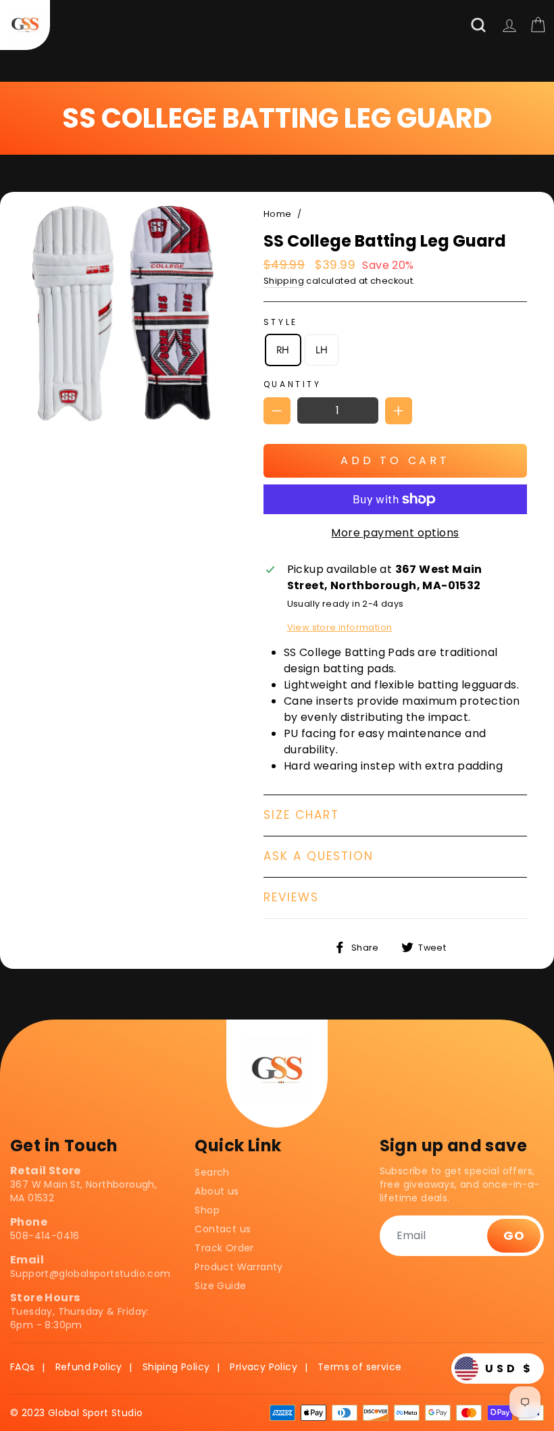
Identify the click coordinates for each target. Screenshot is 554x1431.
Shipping (283, 280)
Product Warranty (238, 1267)
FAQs (22, 1367)
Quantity (292, 384)
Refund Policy (88, 1367)
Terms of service (359, 1367)
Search (212, 1172)
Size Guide (220, 1285)
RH (283, 350)
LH (322, 350)
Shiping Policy (176, 1367)
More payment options (395, 533)
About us (216, 1191)
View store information (340, 627)
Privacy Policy (263, 1367)
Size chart (301, 815)
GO (513, 1235)
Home (277, 214)
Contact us (223, 1229)
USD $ (509, 1368)
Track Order (224, 1248)
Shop (207, 1210)
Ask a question (318, 856)
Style (280, 322)
